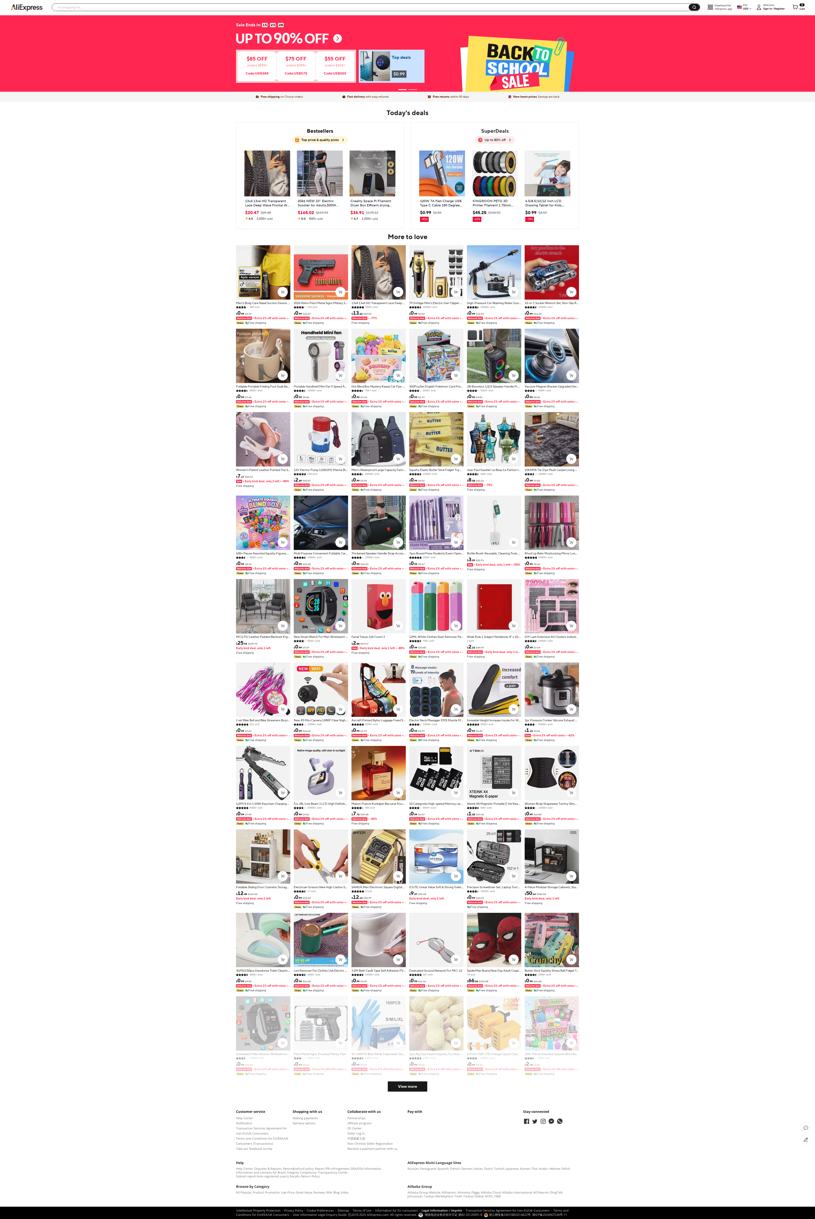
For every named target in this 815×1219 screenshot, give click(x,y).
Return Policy (310, 1176)
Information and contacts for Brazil (261, 1172)
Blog (336, 1192)
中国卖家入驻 (356, 1138)
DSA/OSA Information (366, 1169)
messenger (551, 1121)
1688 (497, 1196)
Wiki (329, 1192)
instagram (543, 1121)
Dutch (488, 1169)
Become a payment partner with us (372, 1149)
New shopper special (407, 51)
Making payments (305, 1118)
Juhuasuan (415, 1196)
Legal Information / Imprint (442, 1210)
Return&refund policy (298, 1169)
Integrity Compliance (301, 1172)
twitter (534, 1121)
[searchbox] (372, 7)
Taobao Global (473, 1196)
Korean (525, 1169)
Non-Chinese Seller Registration (370, 1143)
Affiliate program (359, 1123)
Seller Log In (356, 1133)
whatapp (559, 1121)
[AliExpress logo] (26, 7)
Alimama (464, 1192)
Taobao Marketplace (438, 1196)
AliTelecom (541, 1192)
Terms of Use (362, 1210)
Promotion (272, 1192)
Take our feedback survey (254, 1149)
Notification (244, 1123)
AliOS (489, 1196)
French (455, 1169)
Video (345, 1192)
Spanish (443, 1169)
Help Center (244, 1118)
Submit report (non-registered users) (262, 1176)
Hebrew (554, 1169)
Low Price (287, 1192)
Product (258, 1192)
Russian (413, 1169)
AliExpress (449, 1192)
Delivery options (304, 1123)
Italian (478, 1169)
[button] (694, 7)
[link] (290, 68)
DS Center (354, 1128)
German (467, 1169)
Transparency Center (333, 1172)
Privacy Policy (293, 1210)
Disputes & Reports (268, 1169)
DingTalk (556, 1192)
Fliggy (475, 1192)
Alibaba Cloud (491, 1192)
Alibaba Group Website (424, 1192)
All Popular (244, 1192)
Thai (534, 1169)
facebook (526, 1121)
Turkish (499, 1169)
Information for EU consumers (396, 1210)
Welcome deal (407, 43)
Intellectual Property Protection (258, 1210)
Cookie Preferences (320, 1210)
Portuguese (428, 1169)
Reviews (319, 1192)
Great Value (304, 1192)
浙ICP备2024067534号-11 (549, 1215)
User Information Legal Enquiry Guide (320, 1215)
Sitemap (343, 1210)
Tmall (458, 1196)
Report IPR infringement (332, 1169)
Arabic (543, 1169)
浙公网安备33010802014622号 (509, 1215)
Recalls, (295, 1176)
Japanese (512, 1169)
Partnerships (356, 1118)
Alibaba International (517, 1192)
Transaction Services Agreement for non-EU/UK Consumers (508, 1210)
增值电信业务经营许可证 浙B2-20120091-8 (453, 1215)
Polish (566, 1169)
